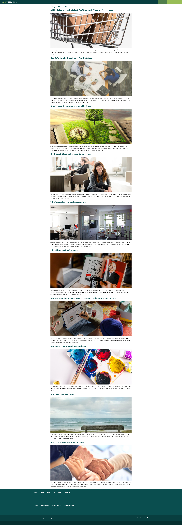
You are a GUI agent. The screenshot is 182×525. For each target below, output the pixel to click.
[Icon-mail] (147, 517)
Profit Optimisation (69, 505)
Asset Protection (45, 498)
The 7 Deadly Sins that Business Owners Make (70, 154)
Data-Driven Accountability (72, 511)
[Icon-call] (144, 517)
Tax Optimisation (45, 505)
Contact (153, 1)
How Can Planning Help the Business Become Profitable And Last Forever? (83, 298)
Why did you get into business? (64, 250)
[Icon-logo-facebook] (140, 517)
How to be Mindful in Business (63, 394)
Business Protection (57, 498)
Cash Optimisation (56, 505)
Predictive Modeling (58, 511)
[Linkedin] (142, 517)
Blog (147, 1)
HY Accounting (40, 518)
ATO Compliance (69, 498)
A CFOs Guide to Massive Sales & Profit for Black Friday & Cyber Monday (81, 10)
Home (128, 1)
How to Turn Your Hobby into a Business (68, 346)
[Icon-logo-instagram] (137, 517)
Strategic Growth (45, 511)
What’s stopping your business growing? (68, 202)
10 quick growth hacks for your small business (70, 106)
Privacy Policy (68, 492)
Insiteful (54, 518)
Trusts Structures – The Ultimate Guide (67, 442)
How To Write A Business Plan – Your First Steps (71, 58)
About (134, 1)
